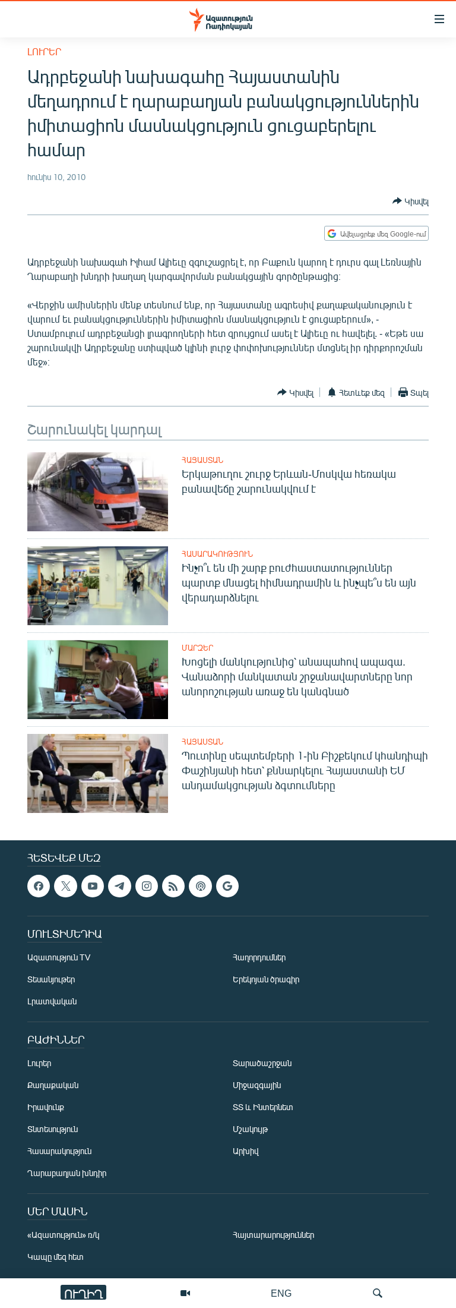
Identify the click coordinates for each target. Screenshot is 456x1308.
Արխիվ (245, 1151)
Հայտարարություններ (273, 1235)
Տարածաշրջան (262, 1063)
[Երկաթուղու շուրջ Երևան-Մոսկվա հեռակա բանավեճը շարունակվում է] (97, 491)
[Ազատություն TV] (185, 1293)
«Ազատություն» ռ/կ (63, 1235)
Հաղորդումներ (259, 958)
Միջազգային (257, 1085)
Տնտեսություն (52, 1129)
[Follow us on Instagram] (146, 886)
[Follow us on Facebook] (38, 886)
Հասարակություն (217, 554)
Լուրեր (44, 51)
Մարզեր (197, 648)
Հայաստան (202, 460)
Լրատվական (52, 1002)
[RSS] (173, 886)
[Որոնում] (377, 1293)
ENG (281, 1292)
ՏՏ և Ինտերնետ (263, 1107)
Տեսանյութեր (51, 980)
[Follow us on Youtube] (92, 886)
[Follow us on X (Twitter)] (65, 886)
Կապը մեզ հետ (55, 1257)
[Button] (410, 201)
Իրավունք (45, 1107)
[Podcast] (200, 886)
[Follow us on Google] (227, 886)
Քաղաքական (52, 1085)
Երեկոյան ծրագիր (266, 980)
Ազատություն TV (58, 958)
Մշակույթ (250, 1129)
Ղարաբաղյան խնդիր (66, 1173)
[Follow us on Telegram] (119, 886)
